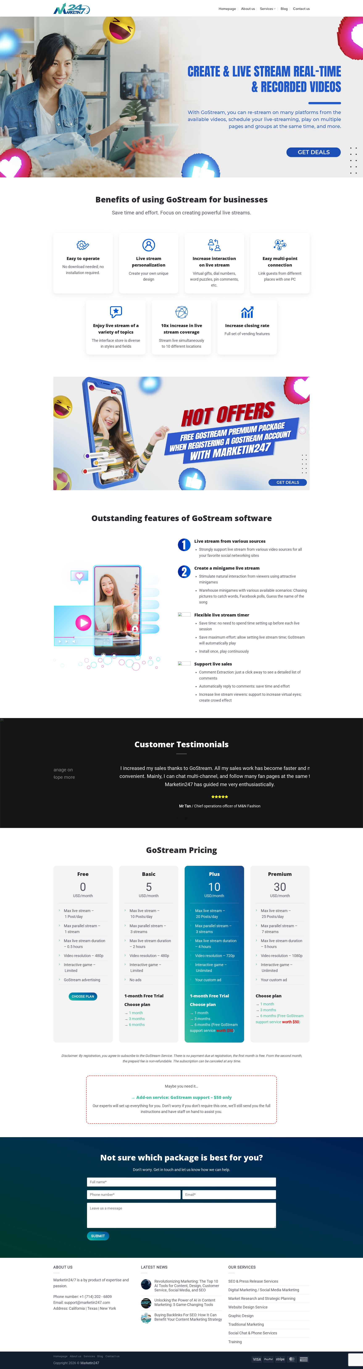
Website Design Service (248, 1299)
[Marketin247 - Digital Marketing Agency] (71, 8)
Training (235, 1334)
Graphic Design (241, 1308)
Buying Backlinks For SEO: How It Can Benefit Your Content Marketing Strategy (188, 1309)
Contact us (301, 9)
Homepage (227, 9)
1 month (136, 1005)
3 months (137, 1011)
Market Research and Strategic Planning (261, 1290)
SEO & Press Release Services (253, 1273)
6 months (137, 1017)
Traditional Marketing (246, 1316)
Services (266, 9)
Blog (284, 9)
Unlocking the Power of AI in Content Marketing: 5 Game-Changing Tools (184, 1294)
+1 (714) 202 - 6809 (96, 1288)
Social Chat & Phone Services (252, 1325)
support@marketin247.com (87, 1294)
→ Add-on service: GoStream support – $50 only (181, 1089)
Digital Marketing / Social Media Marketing (263, 1282)
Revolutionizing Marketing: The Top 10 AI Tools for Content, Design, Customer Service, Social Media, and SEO (186, 1277)
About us (248, 9)
